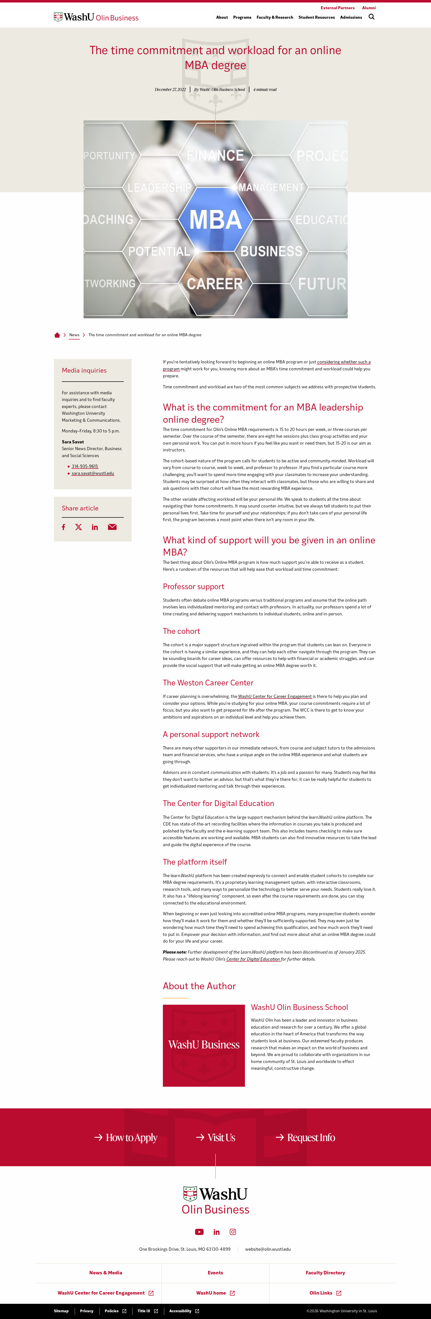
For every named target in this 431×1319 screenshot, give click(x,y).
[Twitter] (78, 529)
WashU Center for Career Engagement (275, 697)
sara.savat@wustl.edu (93, 474)
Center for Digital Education (253, 959)
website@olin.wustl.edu (268, 1249)
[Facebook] (63, 529)
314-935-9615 (85, 467)
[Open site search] (371, 16)
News (74, 335)
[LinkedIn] (95, 529)
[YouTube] (199, 1233)
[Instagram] (233, 1233)
